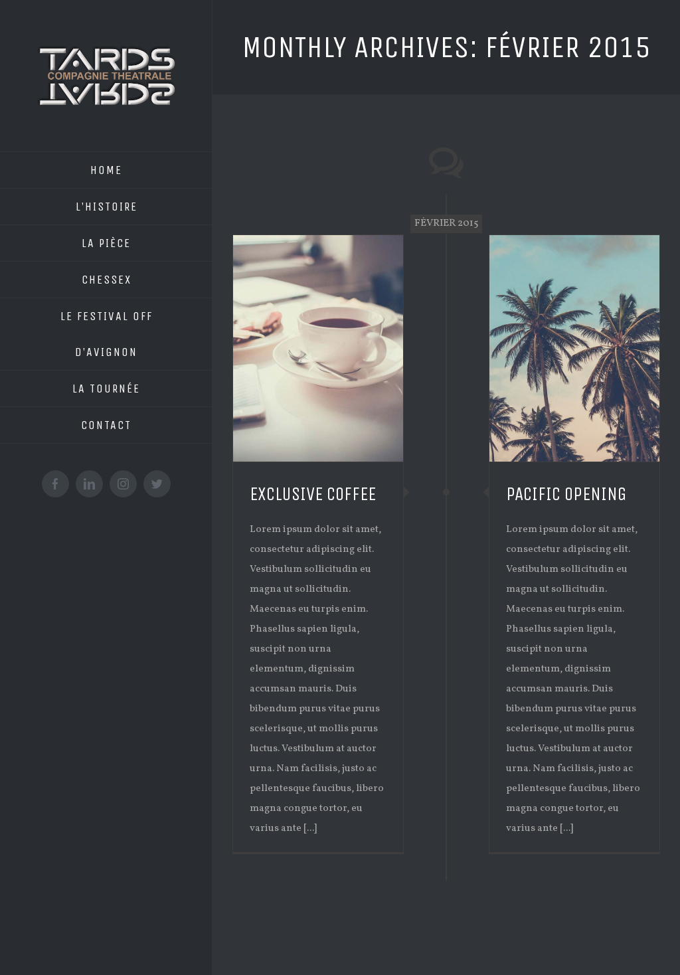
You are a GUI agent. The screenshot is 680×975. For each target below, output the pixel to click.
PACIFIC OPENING (566, 494)
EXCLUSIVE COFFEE (313, 494)
